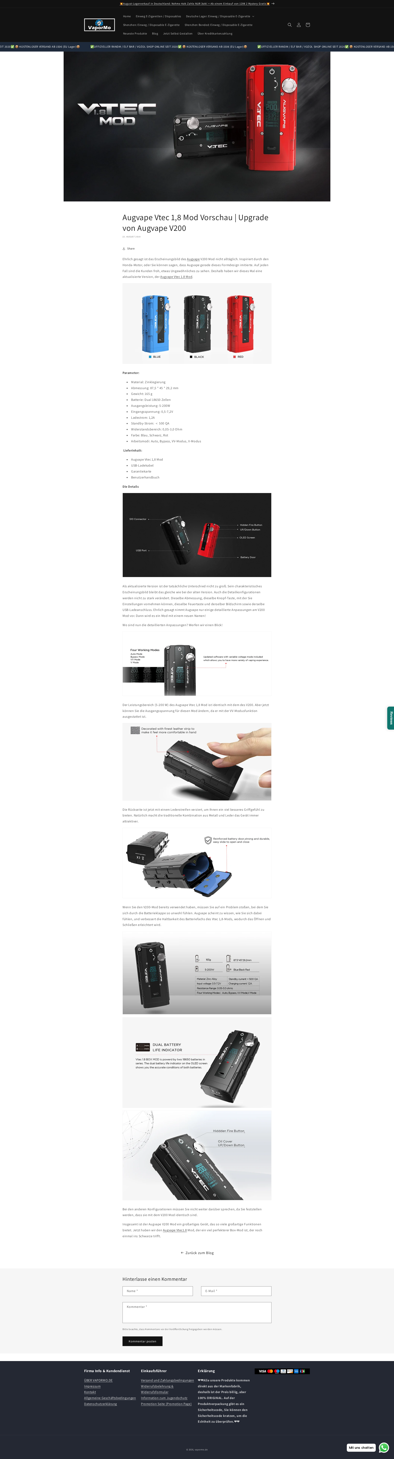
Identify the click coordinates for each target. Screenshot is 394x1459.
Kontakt (90, 1392)
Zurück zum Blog (200, 1252)
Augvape (193, 259)
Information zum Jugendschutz (164, 1398)
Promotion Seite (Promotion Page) (166, 1404)
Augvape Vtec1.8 (175, 1230)
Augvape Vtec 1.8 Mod (176, 277)
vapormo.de (201, 1449)
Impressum (92, 1386)
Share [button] (131, 248)
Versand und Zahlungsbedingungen (167, 1380)
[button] (220, 16)
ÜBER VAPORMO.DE (98, 1380)
